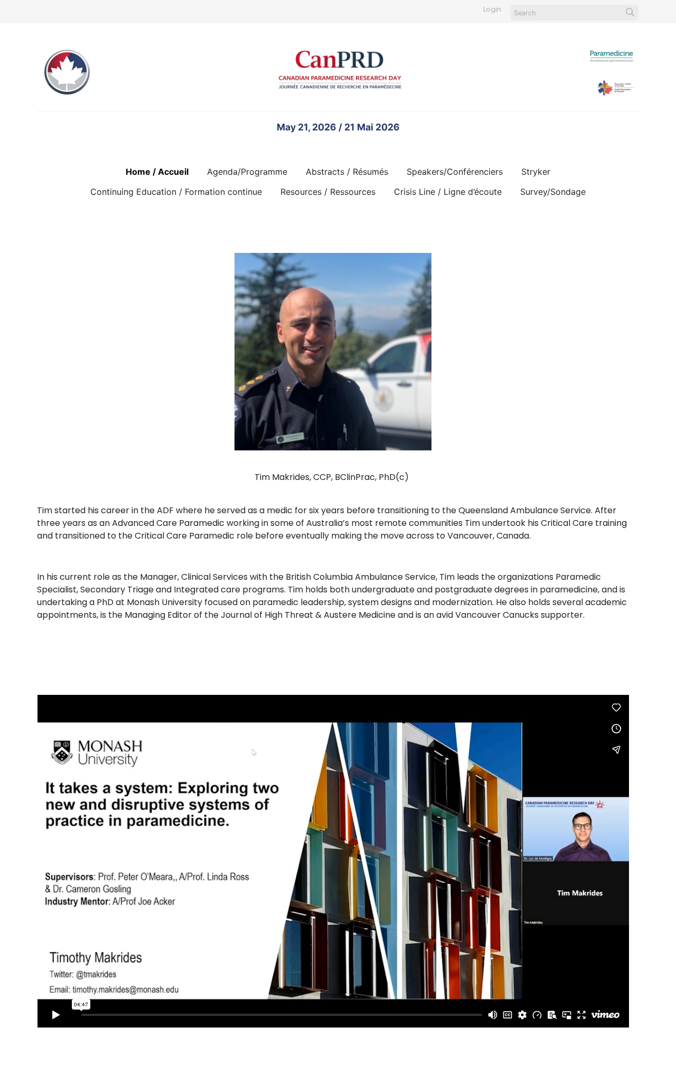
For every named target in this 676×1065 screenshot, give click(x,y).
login (492, 9)
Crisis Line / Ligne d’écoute (448, 191)
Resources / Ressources (327, 191)
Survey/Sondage (553, 191)
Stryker (535, 171)
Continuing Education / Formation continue (176, 191)
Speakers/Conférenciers (455, 171)
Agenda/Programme (247, 171)
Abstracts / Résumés (347, 171)
